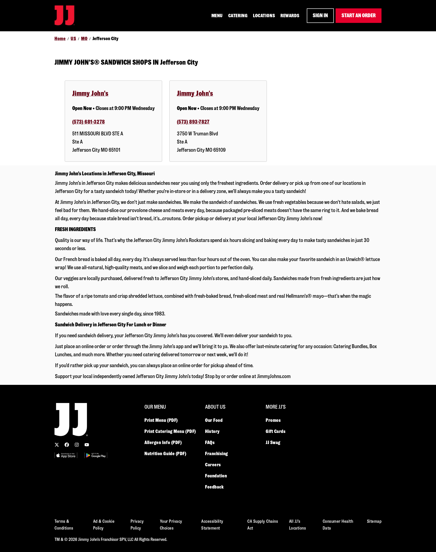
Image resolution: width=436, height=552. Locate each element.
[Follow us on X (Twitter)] (56, 444)
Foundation (216, 475)
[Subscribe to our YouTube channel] (86, 444)
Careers (213, 464)
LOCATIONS (264, 15)
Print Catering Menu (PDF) (170, 431)
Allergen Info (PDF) (163, 442)
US (73, 38)
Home (60, 38)
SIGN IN (320, 15)
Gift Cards (276, 431)
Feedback (214, 486)
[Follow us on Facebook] (66, 444)
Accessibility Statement (212, 524)
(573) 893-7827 (193, 122)
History (212, 431)
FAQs (210, 442)
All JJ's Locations (297, 524)
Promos (273, 420)
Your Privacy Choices (171, 524)
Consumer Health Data (338, 524)
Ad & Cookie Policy (104, 524)
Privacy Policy (137, 524)
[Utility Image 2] (95, 455)
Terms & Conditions (63, 524)
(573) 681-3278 (88, 122)
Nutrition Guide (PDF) (165, 453)
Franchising (216, 453)
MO (84, 38)
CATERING (238, 15)
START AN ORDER (359, 15)
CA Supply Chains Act (262, 524)
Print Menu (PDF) (161, 420)
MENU (217, 15)
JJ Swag (273, 442)
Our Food (214, 420)
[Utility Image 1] (65, 455)
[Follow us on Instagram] (76, 444)
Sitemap (374, 521)
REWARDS (290, 15)
